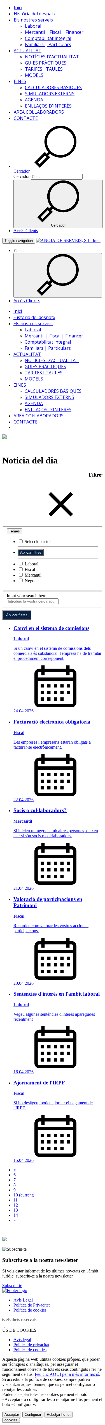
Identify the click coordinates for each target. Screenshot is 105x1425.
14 (15, 1215)
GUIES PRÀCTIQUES (45, 63)
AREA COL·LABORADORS (39, 112)
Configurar (33, 1414)
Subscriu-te (12, 1285)
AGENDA (34, 100)
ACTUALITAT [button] (27, 50)
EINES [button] (20, 81)
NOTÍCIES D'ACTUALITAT (52, 57)
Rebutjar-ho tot (59, 1414)
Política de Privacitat (31, 1305)
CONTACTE (26, 118)
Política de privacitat (31, 1344)
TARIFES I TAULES (44, 69)
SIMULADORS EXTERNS (49, 94)
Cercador (21, 176)
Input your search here (26, 595)
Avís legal (22, 1339)
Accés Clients (25, 230)
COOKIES (11, 1420)
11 (15, 1200)
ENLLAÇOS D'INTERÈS (48, 106)
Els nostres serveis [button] (33, 20)
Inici (18, 7)
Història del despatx (34, 14)
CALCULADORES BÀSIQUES (53, 87)
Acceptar (11, 1414)
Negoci (31, 580)
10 (23, 1195)
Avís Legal (23, 1300)
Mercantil (32, 575)
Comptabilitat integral (48, 38)
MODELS (34, 75)
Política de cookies (29, 1310)
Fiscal (29, 569)
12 (15, 1205)
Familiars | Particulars (48, 44)
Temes (14, 531)
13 (15, 1210)
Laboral (33, 26)
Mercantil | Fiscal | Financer (54, 32)
